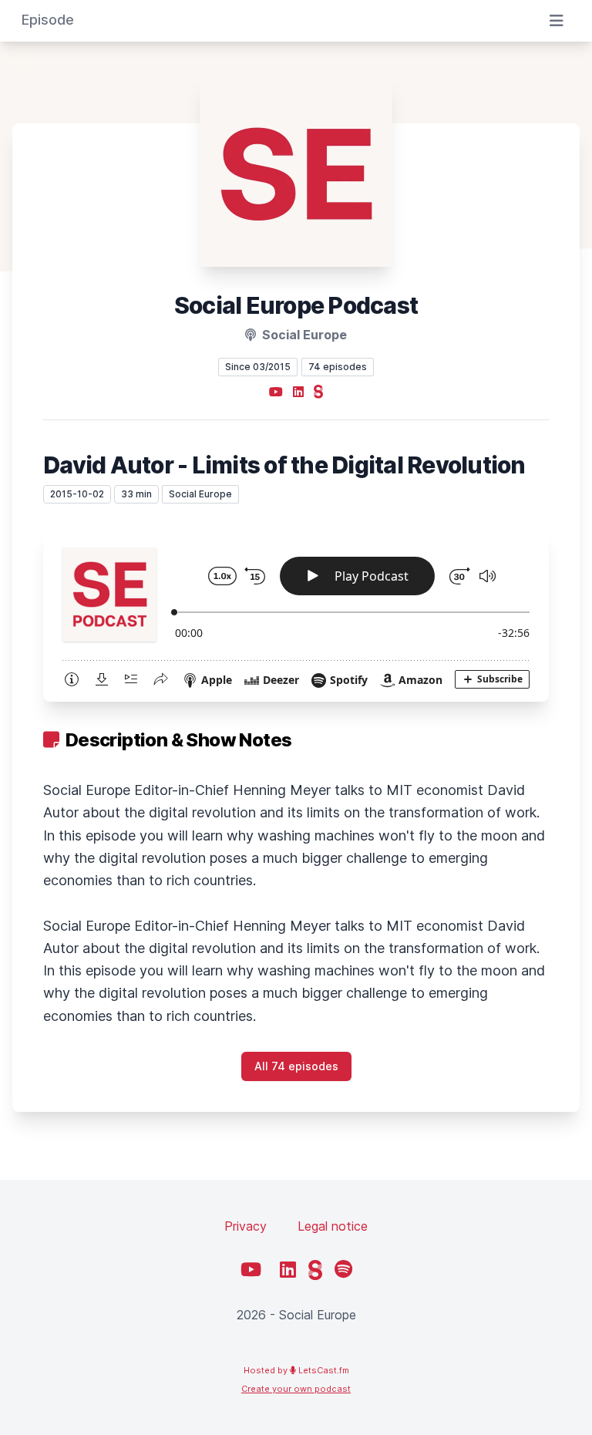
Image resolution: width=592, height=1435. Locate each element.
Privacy (245, 1226)
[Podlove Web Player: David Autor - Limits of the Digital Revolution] (296, 615)
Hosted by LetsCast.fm (296, 1370)
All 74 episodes (296, 1066)
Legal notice (333, 1226)
